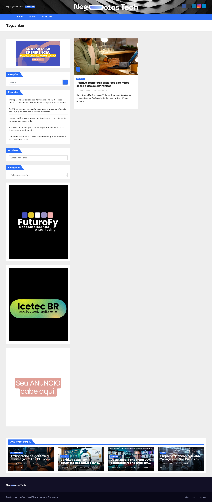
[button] (205, 17)
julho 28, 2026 (69, 467)
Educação (81, 78)
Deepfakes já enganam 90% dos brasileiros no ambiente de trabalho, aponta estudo (130, 463)
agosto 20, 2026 (20, 463)
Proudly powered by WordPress (18, 497)
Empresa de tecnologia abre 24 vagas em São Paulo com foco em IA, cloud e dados (180, 459)
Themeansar (53, 497)
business (114, 456)
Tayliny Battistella (89, 467)
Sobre (31, 17)
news (163, 452)
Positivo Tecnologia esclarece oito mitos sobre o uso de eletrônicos (102, 84)
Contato (46, 17)
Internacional (16, 452)
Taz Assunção (100, 91)
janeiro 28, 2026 (170, 463)
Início (19, 17)
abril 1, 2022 (84, 91)
